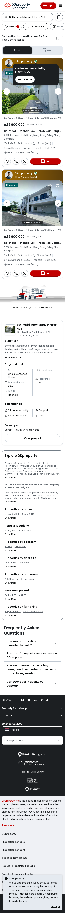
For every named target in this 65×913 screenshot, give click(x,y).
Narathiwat (25, 530)
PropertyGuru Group (14, 708)
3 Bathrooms (28, 579)
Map (49, 50)
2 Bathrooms (12, 579)
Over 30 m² (10, 562)
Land (35, 473)
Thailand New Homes (15, 858)
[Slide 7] (41, 110)
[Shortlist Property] (57, 185)
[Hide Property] (50, 185)
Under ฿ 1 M (28, 514)
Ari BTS (22, 595)
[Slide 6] (39, 110)
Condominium (51, 468)
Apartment (42, 471)
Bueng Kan (10, 530)
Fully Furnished (13, 611)
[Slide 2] (26, 110)
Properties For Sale (13, 842)
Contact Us (9, 715)
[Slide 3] (29, 110)
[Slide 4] (32, 110)
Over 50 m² (24, 562)
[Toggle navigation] (60, 5)
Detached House (13, 471)
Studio (8, 546)
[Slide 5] (36, 110)
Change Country (12, 724)
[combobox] (31, 17)
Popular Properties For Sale (18, 866)
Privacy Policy (16, 893)
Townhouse (29, 471)
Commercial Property (16, 473)
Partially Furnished (33, 611)
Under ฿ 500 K (12, 514)
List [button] (20, 50)
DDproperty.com (10, 800)
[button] (13, 358)
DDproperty (9, 834)
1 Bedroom (20, 546)
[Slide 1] (23, 110)
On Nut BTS (10, 595)
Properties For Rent (13, 850)
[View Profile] (32, 63)
